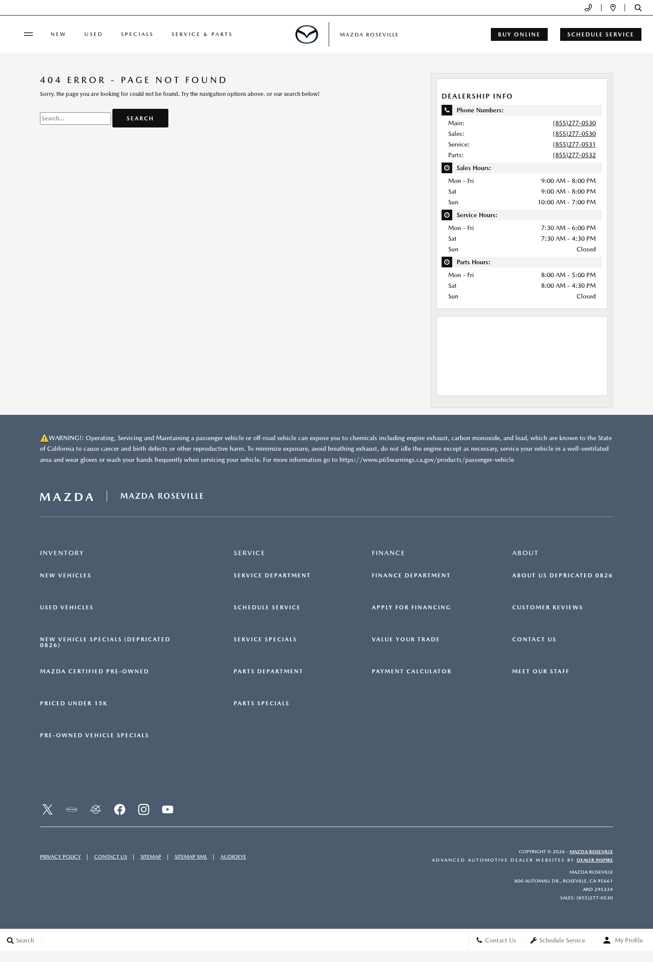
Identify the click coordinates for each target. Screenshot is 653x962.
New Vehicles (66, 575)
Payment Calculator (412, 671)
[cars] (71, 809)
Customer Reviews (547, 607)
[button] (638, 8)
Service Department (272, 575)
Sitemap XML (191, 857)
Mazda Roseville (591, 852)
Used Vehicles (67, 607)
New (59, 34)
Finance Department (411, 575)
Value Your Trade (406, 639)
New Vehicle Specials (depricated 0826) (105, 642)
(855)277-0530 (574, 123)
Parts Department (268, 671)
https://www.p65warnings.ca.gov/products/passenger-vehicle (426, 459)
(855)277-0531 (574, 144)
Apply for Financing (411, 607)
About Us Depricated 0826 (562, 575)
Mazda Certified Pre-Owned (94, 671)
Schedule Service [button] (600, 34)
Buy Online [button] (519, 34)
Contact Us (534, 639)
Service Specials (265, 639)
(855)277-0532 (574, 155)
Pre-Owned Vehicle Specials (94, 735)
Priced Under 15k (74, 703)
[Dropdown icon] (588, 8)
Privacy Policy (60, 857)
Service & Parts (202, 34)
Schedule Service (267, 607)
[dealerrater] (95, 809)
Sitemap (150, 857)
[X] (47, 809)
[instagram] (143, 809)
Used (93, 34)
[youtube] (167, 809)
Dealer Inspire (595, 860)
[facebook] (119, 809)
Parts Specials (262, 703)
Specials (137, 34)
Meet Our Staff (540, 671)
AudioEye (233, 857)
